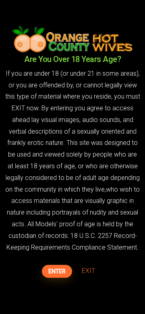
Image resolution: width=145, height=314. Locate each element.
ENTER (57, 271)
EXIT (88, 271)
